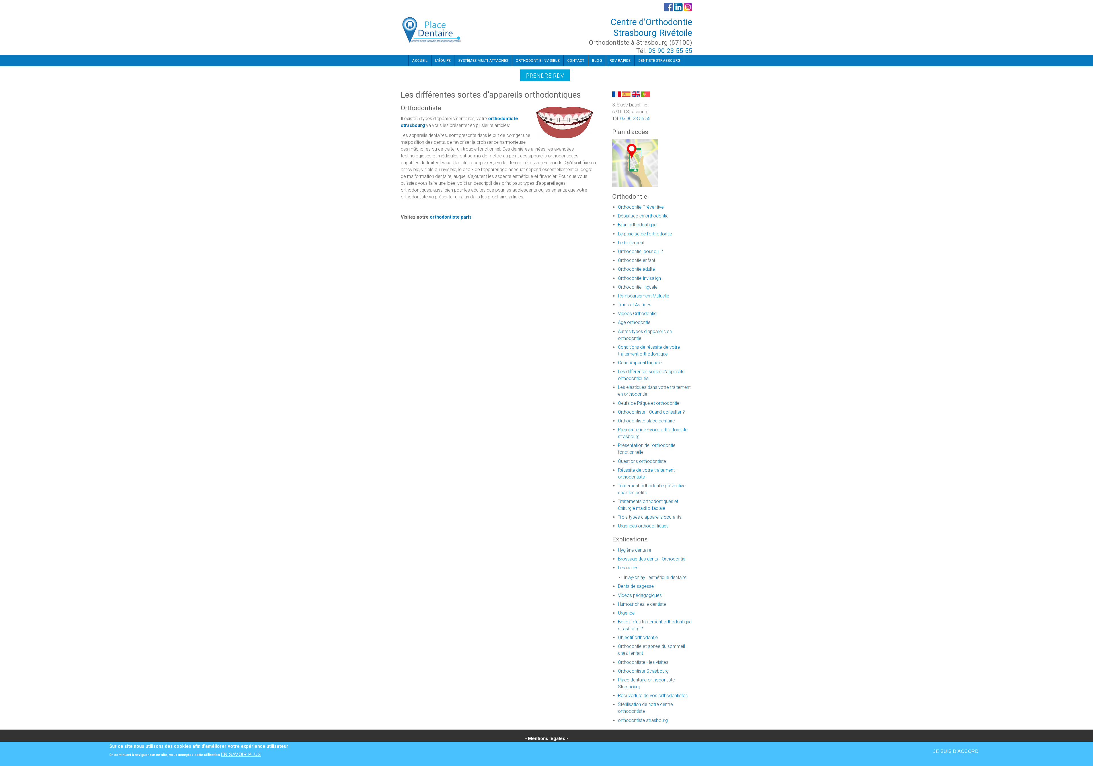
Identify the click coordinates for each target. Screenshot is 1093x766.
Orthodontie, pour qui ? (640, 251)
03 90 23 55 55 (670, 50)
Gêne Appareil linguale (640, 362)
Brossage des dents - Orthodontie (651, 559)
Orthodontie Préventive (641, 207)
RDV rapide (620, 60)
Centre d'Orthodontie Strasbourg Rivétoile (651, 27)
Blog (597, 60)
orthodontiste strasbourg (643, 720)
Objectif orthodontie (638, 637)
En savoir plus (241, 754)
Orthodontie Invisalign (639, 278)
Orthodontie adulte (636, 269)
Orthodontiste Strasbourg (643, 671)
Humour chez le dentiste (642, 604)
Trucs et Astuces (634, 304)
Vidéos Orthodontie (637, 313)
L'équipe (443, 60)
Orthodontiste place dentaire (646, 421)
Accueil (420, 60)
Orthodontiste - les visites (643, 662)
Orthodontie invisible (538, 60)
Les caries (628, 567)
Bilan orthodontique (637, 224)
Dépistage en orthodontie (643, 216)
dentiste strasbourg (659, 60)
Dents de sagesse (636, 586)
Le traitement (631, 242)
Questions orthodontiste (642, 461)
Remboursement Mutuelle (643, 296)
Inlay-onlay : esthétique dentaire (655, 577)
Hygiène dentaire (634, 550)
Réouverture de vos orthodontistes (653, 695)
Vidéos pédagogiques (640, 595)
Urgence (626, 613)
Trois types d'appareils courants (649, 517)
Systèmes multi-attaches (483, 60)
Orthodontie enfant (636, 260)
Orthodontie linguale (638, 287)
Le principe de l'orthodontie (645, 234)
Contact (576, 60)
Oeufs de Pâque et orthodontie (648, 403)
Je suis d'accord (956, 751)
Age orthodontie (634, 322)
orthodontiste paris (451, 217)
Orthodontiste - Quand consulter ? (651, 412)
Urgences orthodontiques (643, 526)
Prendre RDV (545, 75)
